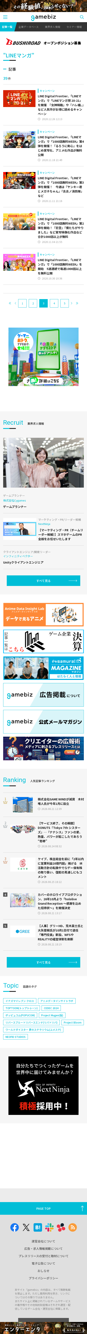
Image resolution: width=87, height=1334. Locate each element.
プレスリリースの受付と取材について (44, 1256)
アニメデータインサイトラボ (56, 1001)
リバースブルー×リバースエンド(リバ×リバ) (31, 1022)
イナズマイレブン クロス (19, 1001)
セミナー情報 (74, 26)
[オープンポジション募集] (43, 42)
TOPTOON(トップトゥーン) (21, 1008)
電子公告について (43, 1263)
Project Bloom (73, 1022)
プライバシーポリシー (43, 1278)
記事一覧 (7, 26)
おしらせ (43, 1271)
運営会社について (43, 1241)
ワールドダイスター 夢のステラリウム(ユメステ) (33, 1029)
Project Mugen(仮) (52, 1015)
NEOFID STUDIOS (15, 1036)
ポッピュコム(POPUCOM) (20, 1015)
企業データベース (29, 26)
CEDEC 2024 (51, 1008)
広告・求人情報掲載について (43, 1248)
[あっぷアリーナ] (43, 357)
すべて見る (43, 581)
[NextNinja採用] (43, 1085)
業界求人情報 (52, 26)
